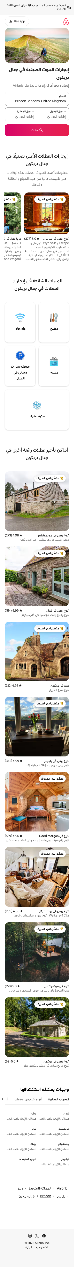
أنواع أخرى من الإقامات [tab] (28, 1099)
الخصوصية (42, 1247)
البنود (28, 1247)
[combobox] (37, 101)
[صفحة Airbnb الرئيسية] (66, 21)
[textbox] (53, 116)
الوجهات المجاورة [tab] (58, 1099)
